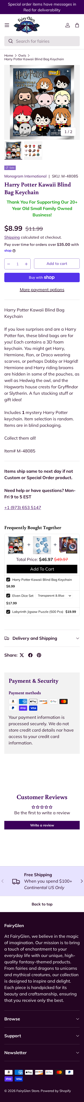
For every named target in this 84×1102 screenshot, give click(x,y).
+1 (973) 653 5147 (22, 507)
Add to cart (57, 263)
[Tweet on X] (21, 655)
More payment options (42, 289)
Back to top (42, 904)
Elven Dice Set (22, 596)
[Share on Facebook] (30, 655)
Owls (22, 55)
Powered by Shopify (56, 1091)
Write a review (42, 825)
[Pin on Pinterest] (39, 655)
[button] (77, 25)
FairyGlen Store (27, 1091)
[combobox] (42, 41)
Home (8, 55)
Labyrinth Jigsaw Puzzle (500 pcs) (37, 612)
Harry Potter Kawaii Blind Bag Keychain (34, 59)
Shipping (12, 237)
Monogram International (25, 176)
